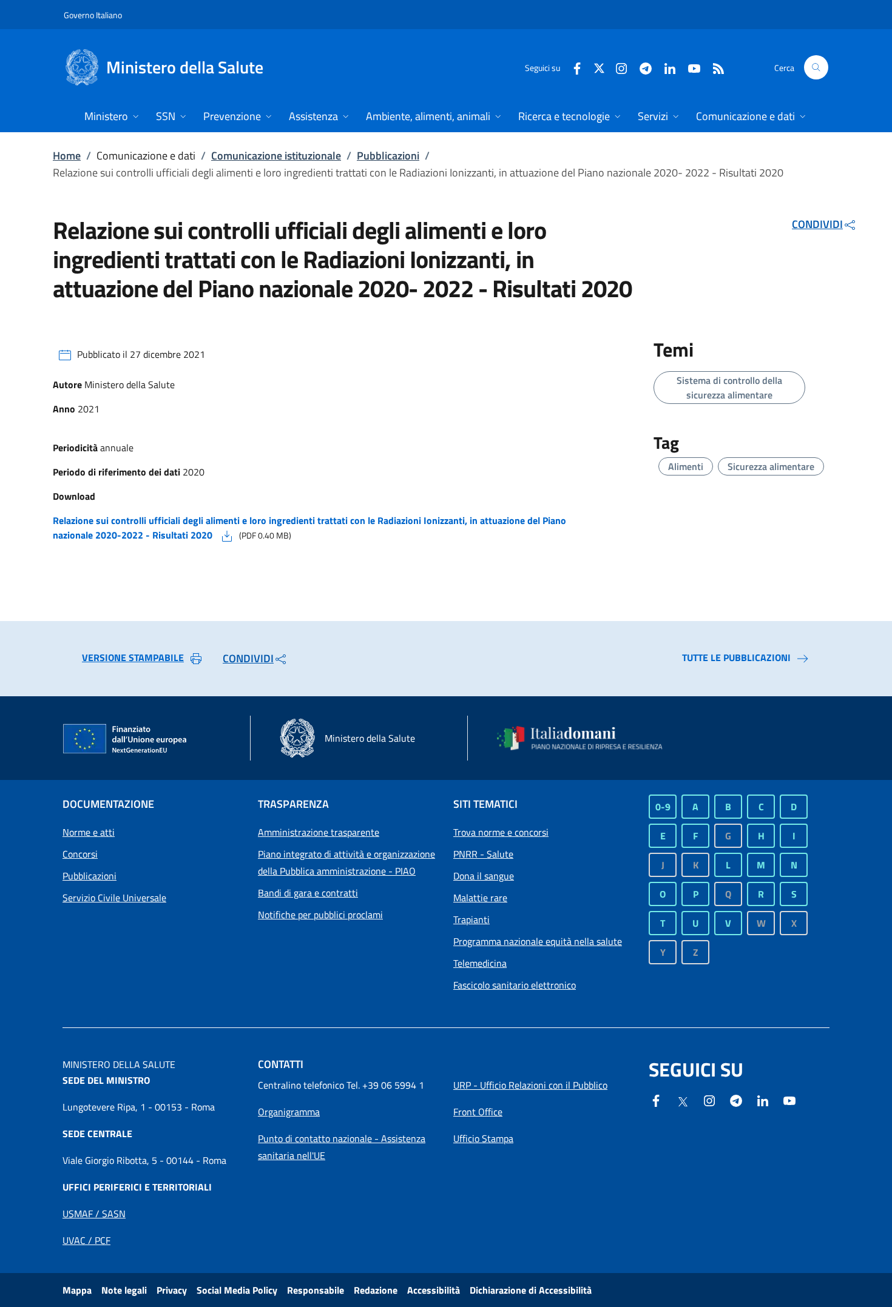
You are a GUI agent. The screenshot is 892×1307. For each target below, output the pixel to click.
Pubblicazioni (388, 155)
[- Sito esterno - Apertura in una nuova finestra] (789, 1099)
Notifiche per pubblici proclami (320, 914)
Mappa (77, 1290)
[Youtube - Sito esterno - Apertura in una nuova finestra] (689, 67)
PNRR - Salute (483, 854)
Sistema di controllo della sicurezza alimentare (729, 387)
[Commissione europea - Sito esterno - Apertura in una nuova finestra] (126, 739)
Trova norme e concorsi (501, 832)
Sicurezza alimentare (771, 466)
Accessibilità (433, 1290)
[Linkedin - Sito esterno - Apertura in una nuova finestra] (665, 67)
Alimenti (685, 466)
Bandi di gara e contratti (308, 892)
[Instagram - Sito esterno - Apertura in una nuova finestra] (616, 67)
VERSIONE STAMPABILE (133, 657)
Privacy (172, 1290)
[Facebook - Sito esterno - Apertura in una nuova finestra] (572, 67)
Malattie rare (480, 897)
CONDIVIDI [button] (817, 224)
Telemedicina (480, 963)
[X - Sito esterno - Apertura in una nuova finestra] (599, 67)
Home (67, 155)
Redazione (375, 1290)
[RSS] (713, 67)
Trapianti (471, 919)
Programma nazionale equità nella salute (537, 941)
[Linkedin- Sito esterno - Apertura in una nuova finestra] (762, 1099)
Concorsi (80, 854)
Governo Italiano (93, 14)
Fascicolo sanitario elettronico (514, 985)
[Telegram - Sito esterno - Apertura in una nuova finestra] (736, 1099)
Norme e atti (89, 832)
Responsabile (315, 1290)
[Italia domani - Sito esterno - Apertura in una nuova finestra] (587, 738)
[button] (816, 67)
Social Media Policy (237, 1290)
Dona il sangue (483, 876)
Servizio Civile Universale (114, 897)
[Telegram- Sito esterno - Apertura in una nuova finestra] (641, 67)
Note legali (124, 1290)
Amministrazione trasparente (318, 832)
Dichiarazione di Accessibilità (531, 1290)
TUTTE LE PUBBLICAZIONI (736, 657)
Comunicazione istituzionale (276, 155)
